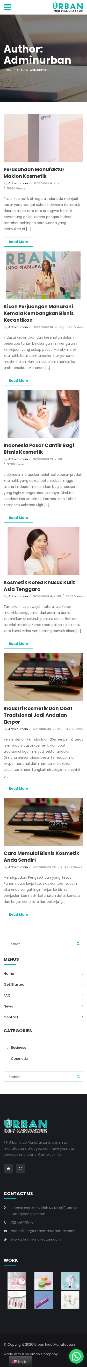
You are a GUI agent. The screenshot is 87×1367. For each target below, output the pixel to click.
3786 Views (16, 464)
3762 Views (74, 596)
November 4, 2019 (47, 596)
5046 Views (16, 188)
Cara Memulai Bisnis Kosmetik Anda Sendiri (41, 856)
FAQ (7, 995)
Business (18, 1047)
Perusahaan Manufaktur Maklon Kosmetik (34, 173)
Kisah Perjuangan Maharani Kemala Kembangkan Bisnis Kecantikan (39, 313)
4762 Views (73, 867)
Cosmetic (19, 1058)
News (8, 1006)
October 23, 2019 (46, 867)
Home (8, 70)
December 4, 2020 (47, 183)
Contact (11, 1017)
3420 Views (74, 729)
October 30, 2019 (46, 728)
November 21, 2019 (47, 459)
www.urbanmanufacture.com (36, 1239)
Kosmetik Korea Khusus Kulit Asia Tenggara (39, 586)
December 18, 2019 (47, 327)
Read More (18, 241)
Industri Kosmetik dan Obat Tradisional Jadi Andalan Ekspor (38, 715)
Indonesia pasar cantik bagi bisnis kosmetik (39, 448)
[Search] (78, 944)
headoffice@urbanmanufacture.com (43, 1230)
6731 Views (74, 327)
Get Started (14, 984)
